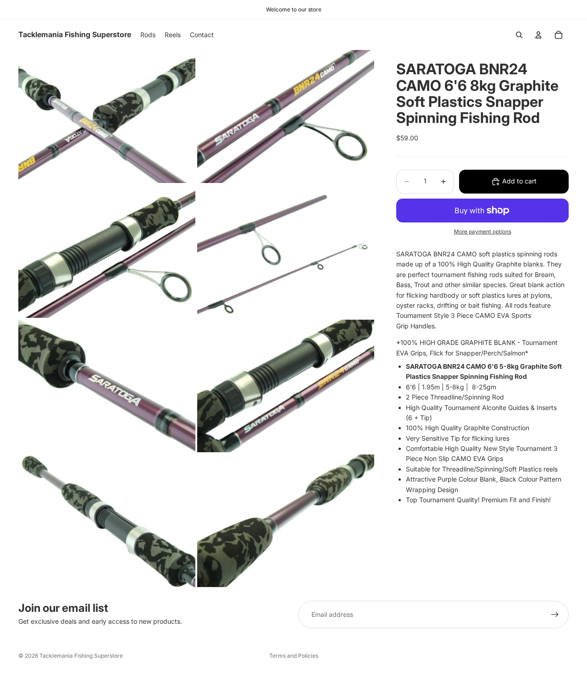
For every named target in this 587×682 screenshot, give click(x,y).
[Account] (538, 35)
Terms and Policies (293, 655)
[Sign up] (555, 614)
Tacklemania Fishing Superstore (81, 655)
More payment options (482, 231)
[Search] (519, 35)
